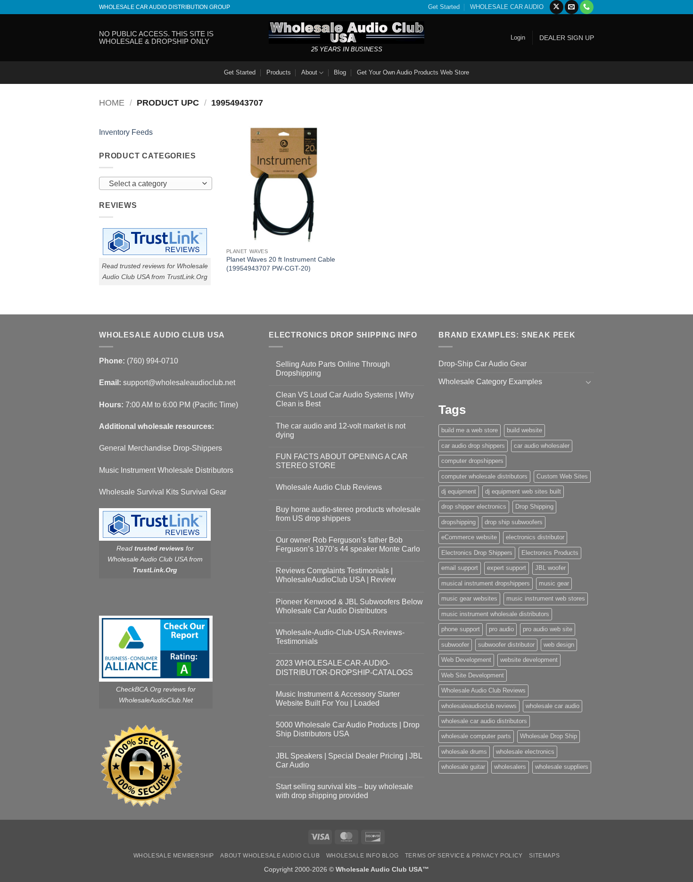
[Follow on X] (556, 7)
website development (529, 659)
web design (559, 644)
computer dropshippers (472, 460)
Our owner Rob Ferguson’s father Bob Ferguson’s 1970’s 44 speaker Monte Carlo (348, 544)
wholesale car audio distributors (484, 721)
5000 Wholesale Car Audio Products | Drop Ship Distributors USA (348, 729)
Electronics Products (549, 552)
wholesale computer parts (476, 736)
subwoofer (455, 644)
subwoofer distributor (506, 644)
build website (524, 430)
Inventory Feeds (126, 132)
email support (459, 567)
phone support (460, 629)
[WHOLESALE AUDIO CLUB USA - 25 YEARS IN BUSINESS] (346, 32)
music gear (554, 583)
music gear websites (469, 598)
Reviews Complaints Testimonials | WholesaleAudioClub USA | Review (336, 575)
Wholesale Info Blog (362, 855)
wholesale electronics (525, 751)
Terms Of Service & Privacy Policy (464, 855)
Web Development (466, 659)
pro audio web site (547, 629)
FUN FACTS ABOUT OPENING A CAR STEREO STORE (342, 461)
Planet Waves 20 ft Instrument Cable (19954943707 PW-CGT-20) (280, 264)
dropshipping (458, 522)
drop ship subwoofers (514, 522)
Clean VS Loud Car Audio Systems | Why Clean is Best (345, 399)
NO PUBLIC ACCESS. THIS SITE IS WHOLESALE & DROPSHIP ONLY (156, 37)
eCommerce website (469, 537)
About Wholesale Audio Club (270, 855)
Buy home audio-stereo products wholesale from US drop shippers (348, 513)
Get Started (444, 6)
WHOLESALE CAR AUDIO (507, 6)
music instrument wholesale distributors (495, 614)
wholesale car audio (552, 705)
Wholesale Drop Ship (548, 736)
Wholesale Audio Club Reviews (329, 487)
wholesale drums (464, 751)
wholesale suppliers (561, 766)
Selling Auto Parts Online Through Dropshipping (333, 368)
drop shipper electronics (473, 506)
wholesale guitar (463, 766)
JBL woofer (550, 567)
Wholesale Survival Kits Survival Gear (162, 492)
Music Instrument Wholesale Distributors (166, 470)
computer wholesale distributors (484, 476)
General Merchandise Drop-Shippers (160, 448)
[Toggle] (588, 381)
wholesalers (510, 766)
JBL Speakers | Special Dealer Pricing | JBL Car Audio (349, 760)
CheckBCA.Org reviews (151, 689)
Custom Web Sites (562, 476)
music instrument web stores (545, 598)
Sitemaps (544, 855)
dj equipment (458, 491)
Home (111, 102)
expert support (506, 567)
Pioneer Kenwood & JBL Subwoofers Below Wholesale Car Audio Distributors (349, 606)
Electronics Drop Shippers (476, 552)
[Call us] (587, 7)
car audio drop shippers (473, 445)
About (309, 72)
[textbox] (153, 183)
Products (278, 72)
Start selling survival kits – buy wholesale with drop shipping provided (344, 791)
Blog (340, 72)
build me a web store (469, 430)
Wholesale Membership (173, 855)
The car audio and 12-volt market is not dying (340, 430)
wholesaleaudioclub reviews (479, 705)
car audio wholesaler (541, 445)
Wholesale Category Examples (490, 382)
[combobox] (155, 183)
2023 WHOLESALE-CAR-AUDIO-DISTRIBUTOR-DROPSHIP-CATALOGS (344, 667)
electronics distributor (535, 537)
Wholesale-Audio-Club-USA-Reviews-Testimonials (340, 636)
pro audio (501, 629)
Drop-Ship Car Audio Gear (482, 364)
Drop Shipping (534, 506)
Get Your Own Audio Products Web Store (413, 72)
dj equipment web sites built (523, 491)
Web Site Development (472, 675)
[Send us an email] (571, 7)
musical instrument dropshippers (485, 583)
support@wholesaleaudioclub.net (179, 383)
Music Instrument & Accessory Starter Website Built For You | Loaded (338, 698)
